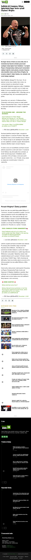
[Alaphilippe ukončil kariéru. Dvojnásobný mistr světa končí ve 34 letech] (6, 374)
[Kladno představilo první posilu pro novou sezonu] (7, 522)
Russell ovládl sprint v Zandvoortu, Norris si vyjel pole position (19, 346)
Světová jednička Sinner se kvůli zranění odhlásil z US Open (20, 387)
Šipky (2, 13)
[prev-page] (2, 414)
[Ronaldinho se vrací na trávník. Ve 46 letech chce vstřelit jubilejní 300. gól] (6, 408)
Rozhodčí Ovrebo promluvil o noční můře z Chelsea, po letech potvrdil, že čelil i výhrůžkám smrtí (20, 469)
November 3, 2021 (24, 296)
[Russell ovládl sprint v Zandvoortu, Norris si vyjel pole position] (6, 346)
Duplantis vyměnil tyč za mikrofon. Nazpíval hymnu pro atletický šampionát (20, 401)
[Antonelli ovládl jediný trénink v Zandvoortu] (6, 394)
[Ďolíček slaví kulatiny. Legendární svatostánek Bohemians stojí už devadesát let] (7, 448)
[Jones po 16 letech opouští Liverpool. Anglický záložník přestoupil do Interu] (6, 367)
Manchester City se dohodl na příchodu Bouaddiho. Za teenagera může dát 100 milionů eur (20, 311)
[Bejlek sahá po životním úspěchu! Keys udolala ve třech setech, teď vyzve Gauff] (6, 360)
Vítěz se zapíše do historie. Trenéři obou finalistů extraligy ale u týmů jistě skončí (20, 462)
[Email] (9, 53)
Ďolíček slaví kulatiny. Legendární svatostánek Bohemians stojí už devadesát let (21, 447)
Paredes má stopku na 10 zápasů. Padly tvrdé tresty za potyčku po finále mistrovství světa (20, 380)
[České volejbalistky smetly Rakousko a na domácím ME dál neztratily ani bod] (6, 339)
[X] (29, 2)
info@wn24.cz (9, 545)
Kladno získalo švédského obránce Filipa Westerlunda (20, 515)
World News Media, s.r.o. (13, 553)
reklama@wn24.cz (11, 547)
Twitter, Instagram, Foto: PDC (10, 46)
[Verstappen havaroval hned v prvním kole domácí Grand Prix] (6, 318)
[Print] (13, 53)
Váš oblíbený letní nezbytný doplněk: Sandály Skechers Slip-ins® (21, 508)
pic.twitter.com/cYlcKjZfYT (9, 126)
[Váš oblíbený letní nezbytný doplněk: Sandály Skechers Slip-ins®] (7, 508)
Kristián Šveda (8, 48)
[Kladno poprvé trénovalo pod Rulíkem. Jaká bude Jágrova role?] (7, 501)
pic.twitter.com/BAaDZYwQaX (10, 236)
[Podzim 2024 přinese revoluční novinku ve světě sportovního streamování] (7, 477)
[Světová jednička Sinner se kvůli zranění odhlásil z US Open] (6, 387)
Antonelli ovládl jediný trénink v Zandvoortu (19, 394)
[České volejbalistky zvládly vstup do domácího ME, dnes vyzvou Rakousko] (6, 353)
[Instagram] (27, 2)
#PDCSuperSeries (15, 234)
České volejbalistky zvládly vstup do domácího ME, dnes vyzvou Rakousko (20, 352)
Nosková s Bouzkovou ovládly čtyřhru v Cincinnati (20, 332)
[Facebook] (25, 2)
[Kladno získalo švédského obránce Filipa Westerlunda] (7, 515)
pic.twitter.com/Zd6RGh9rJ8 (10, 293)
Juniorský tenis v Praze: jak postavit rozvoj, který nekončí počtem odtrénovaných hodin (21, 494)
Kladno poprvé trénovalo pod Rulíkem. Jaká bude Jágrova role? (20, 501)
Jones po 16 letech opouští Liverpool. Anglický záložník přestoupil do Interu (20, 366)
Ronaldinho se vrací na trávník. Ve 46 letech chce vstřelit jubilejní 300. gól (20, 408)
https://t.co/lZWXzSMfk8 (16, 124)
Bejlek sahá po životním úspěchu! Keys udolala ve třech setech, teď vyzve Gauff (20, 359)
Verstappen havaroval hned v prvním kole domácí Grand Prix (20, 318)
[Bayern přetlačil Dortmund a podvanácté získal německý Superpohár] (6, 325)
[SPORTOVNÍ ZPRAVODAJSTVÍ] (4, 2)
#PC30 (8, 234)
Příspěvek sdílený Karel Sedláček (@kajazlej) (15, 200)
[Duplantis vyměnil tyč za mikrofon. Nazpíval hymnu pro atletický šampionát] (6, 401)
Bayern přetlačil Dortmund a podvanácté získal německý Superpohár (20, 325)
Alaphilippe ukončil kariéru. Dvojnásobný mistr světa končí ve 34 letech (21, 373)
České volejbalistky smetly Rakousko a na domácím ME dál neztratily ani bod (20, 339)
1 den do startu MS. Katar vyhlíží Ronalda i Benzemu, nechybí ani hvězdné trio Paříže (20, 455)
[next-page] (4, 414)
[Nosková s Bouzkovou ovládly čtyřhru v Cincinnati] (6, 332)
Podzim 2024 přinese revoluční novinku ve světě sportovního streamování (20, 476)
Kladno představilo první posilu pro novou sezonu (20, 522)
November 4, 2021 (24, 129)
